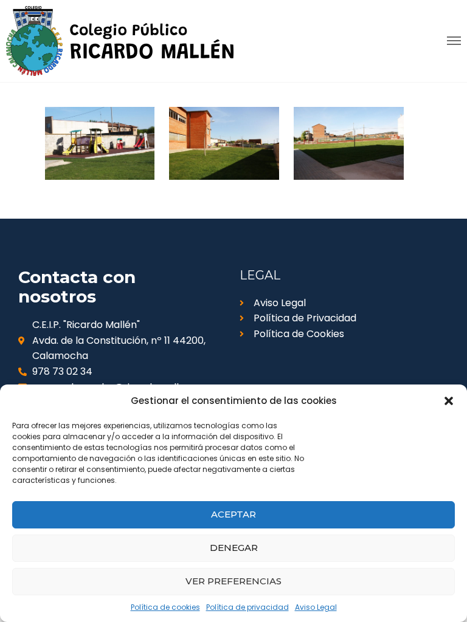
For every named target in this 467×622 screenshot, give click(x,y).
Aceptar (233, 514)
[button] (449, 401)
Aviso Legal (316, 607)
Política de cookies (165, 607)
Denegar (234, 547)
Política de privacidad (247, 607)
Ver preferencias (233, 581)
